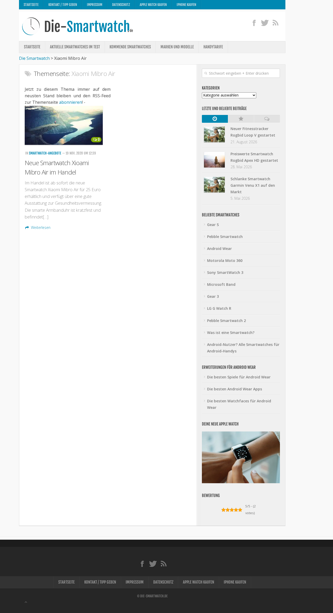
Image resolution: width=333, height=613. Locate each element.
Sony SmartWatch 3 (225, 272)
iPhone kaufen (186, 5)
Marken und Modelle (177, 46)
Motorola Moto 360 (224, 260)
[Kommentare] (267, 119)
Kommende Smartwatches (130, 46)
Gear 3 (213, 296)
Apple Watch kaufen (153, 5)
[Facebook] (254, 23)
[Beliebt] (241, 119)
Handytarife (213, 46)
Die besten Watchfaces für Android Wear (239, 404)
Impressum (94, 5)
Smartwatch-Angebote (45, 153)
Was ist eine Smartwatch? (230, 332)
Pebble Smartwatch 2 (226, 320)
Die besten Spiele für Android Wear (239, 377)
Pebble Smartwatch (225, 236)
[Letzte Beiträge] (215, 119)
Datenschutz (121, 5)
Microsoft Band (221, 284)
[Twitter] (264, 23)
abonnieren (70, 102)
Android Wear (219, 248)
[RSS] (275, 23)
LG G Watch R (219, 308)
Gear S (213, 224)
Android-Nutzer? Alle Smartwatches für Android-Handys (243, 347)
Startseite (31, 5)
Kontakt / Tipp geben (62, 5)
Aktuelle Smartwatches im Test (75, 46)
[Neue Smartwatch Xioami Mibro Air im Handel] (64, 125)
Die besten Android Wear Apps (234, 388)
